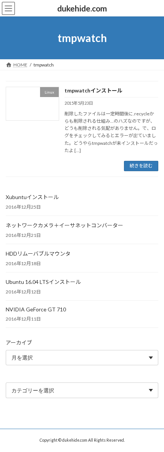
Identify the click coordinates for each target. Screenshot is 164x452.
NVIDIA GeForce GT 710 (36, 309)
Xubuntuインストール (32, 197)
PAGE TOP (152, 430)
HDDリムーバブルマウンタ (38, 253)
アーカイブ (19, 342)
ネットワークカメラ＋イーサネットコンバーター (64, 225)
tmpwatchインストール (93, 90)
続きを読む (141, 165)
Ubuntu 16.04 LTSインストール (43, 282)
